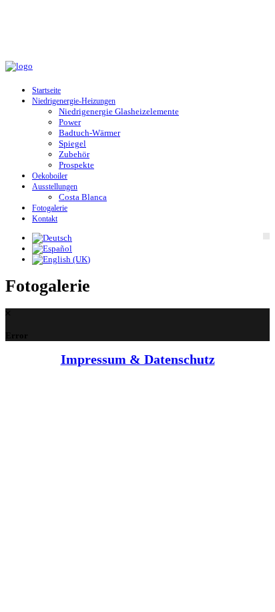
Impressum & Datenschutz (138, 359)
